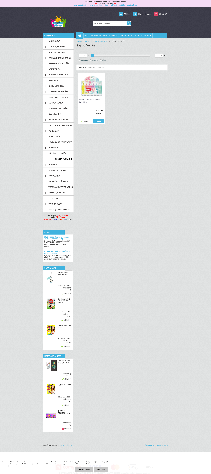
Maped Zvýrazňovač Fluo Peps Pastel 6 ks (90, 101)
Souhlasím (100, 469)
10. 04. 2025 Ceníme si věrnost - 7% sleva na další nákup (56, 238)
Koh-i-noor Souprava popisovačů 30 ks (64, 412)
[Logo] (58, 22)
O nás (87, 35)
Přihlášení (128, 14)
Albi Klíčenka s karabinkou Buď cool (63, 274)
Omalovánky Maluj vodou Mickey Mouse (64, 300)
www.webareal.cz (67, 445)
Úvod (79, 41)
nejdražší (101, 67)
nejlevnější (91, 67)
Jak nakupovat (96, 35)
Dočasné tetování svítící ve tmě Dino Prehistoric (64, 362)
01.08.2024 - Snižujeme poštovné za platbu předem (57, 252)
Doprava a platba (126, 35)
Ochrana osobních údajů (142, 35)
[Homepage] (80, 35)
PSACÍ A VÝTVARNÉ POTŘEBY (96, 41)
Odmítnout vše (84, 469)
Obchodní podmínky (110, 35)
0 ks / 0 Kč (163, 14)
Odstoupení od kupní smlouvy (156, 445)
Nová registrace (144, 14)
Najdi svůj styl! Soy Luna (64, 326)
